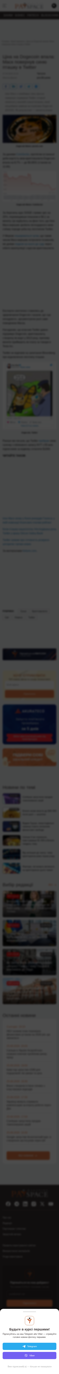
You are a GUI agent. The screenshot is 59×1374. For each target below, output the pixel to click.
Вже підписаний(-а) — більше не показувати (29, 1366)
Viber (32, 1355)
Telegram (32, 1346)
